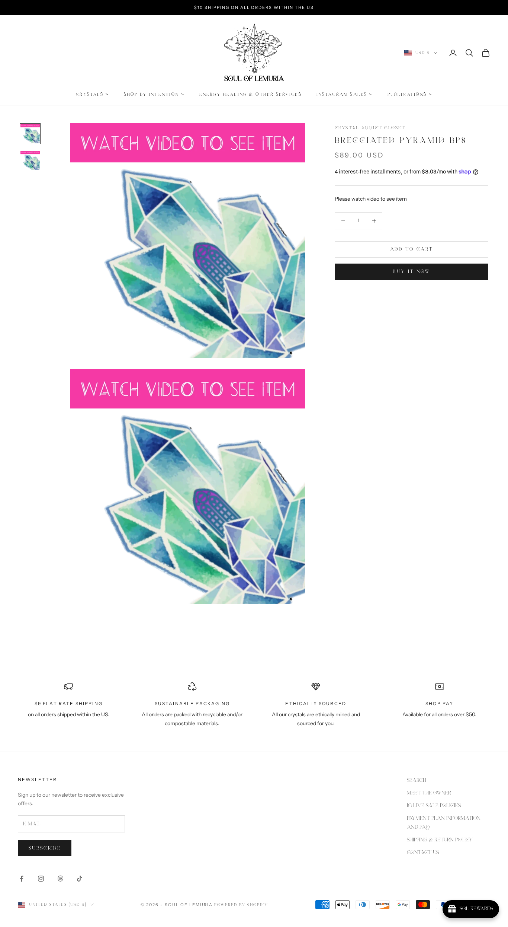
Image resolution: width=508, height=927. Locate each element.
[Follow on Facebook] (21, 878)
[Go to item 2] (30, 160)
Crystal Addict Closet (370, 127)
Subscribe (45, 848)
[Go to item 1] (30, 133)
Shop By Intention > (154, 94)
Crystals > (92, 94)
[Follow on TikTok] (79, 878)
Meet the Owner (429, 793)
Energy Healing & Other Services (250, 94)
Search (416, 780)
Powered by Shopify (241, 905)
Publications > (410, 94)
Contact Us (423, 852)
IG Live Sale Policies (434, 806)
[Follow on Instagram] (41, 878)
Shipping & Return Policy (440, 840)
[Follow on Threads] (60, 878)
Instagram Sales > (344, 94)
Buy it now (411, 271)
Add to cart (411, 249)
